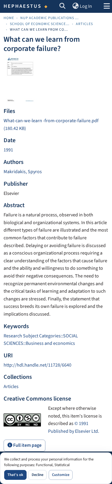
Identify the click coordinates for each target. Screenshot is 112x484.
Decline (37, 474)
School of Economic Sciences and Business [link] (40, 24)
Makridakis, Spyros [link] (23, 171)
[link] (56, 124)
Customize (60, 474)
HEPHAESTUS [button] (23, 6)
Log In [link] (86, 6)
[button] (62, 6)
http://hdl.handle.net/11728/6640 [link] (37, 365)
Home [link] (9, 18)
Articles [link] (84, 24)
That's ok (15, 474)
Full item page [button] (27, 445)
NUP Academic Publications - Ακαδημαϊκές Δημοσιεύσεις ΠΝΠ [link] (50, 18)
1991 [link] (8, 150)
